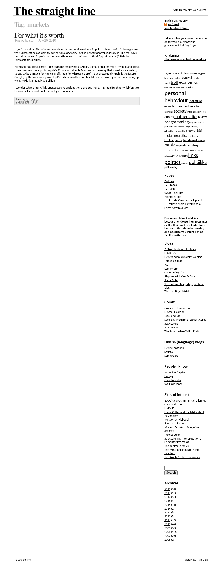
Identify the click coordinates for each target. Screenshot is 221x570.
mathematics (185, 117)
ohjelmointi (193, 136)
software (180, 88)
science (168, 156)
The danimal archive (176, 446)
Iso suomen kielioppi (176, 419)
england (193, 123)
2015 (167, 505)
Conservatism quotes (176, 208)
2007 (167, 536)
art (177, 146)
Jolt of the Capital (174, 372)
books (189, 87)
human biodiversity (185, 106)
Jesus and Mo (172, 316)
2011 (167, 520)
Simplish (203, 560)
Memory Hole (172, 197)
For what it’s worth (39, 35)
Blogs (187, 127)
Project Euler (172, 434)
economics (188, 82)
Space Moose (172, 327)
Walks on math (173, 384)
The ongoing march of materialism (185, 59)
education (169, 131)
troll (174, 82)
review (202, 117)
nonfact (177, 73)
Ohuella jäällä (172, 380)
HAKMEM (170, 408)
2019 (167, 489)
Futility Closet (172, 253)
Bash (172, 189)
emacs (204, 78)
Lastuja (168, 376)
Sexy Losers (171, 323)
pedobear (189, 151)
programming (176, 122)
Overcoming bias (174, 272)
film (181, 150)
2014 (167, 508)
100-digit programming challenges (185, 400)
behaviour (176, 101)
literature (195, 101)
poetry (193, 73)
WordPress (190, 560)
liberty (194, 126)
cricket (197, 78)
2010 (167, 524)
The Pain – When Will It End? (181, 331)
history (201, 141)
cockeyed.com (173, 404)
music (169, 145)
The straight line (54, 10)
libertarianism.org (175, 423)
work (178, 140)
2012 (167, 516)
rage (167, 73)
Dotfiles (169, 181)
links (193, 155)
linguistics (179, 136)
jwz (166, 265)
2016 (167, 501)
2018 (167, 493)
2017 (167, 497)
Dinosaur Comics (174, 312)
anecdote (179, 127)
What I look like (173, 193)
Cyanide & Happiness (177, 308)
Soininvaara (171, 356)
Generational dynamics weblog (183, 257)
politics (172, 162)
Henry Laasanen (174, 348)
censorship (180, 131)
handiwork (190, 140)
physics (184, 163)
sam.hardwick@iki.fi (176, 28)
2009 (167, 528)
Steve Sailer (171, 280)
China (186, 73)
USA (199, 131)
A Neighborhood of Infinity (180, 249)
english (25, 99)
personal (175, 93)
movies (202, 112)
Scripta (168, 352)
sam (32, 40)
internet (199, 151)
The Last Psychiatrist (176, 291)
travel (167, 83)
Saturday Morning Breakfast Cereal (185, 320)
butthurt (169, 140)
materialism (175, 78)
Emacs (173, 185)
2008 (167, 532)
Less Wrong (171, 268)
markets (35, 99)
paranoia (169, 126)
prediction (185, 145)
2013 (167, 512)
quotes (169, 117)
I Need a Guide (173, 261)
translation (169, 88)
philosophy (170, 167)
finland (167, 107)
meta (168, 136)
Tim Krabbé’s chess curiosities (182, 457)
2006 (167, 540)
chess (190, 131)
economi (168, 112)
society (180, 111)
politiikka (198, 162)
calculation (180, 156)
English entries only (176, 20)
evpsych (187, 78)
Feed (34, 102)
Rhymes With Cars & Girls (179, 276)
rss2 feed (173, 24)
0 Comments (22, 102)
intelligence (193, 112)
